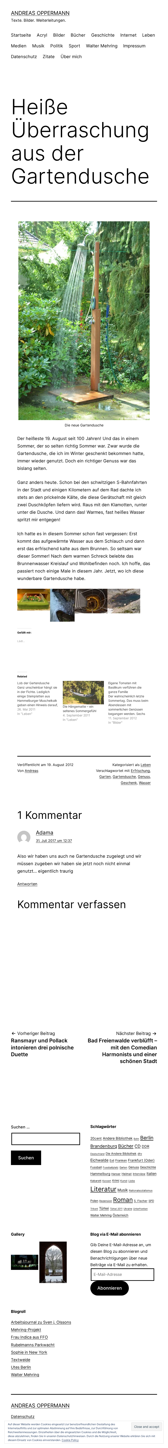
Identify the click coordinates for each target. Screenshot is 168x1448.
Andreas (31, 770)
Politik (56, 45)
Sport (74, 45)
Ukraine (128, 1208)
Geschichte (103, 35)
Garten (105, 776)
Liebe (131, 1180)
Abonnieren (109, 1288)
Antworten (27, 884)
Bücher (78, 35)
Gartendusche (124, 776)
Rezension (105, 1201)
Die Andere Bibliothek (121, 1153)
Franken (121, 1160)
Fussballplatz (110, 1167)
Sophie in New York (29, 1352)
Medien (18, 45)
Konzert (106, 1180)
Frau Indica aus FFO (29, 1337)
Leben (148, 35)
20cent (96, 1138)
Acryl (42, 35)
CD (138, 1146)
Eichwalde (99, 1160)
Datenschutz (24, 56)
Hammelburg (100, 1174)
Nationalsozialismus (140, 1190)
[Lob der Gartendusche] (40, 698)
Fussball (96, 1167)
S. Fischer (140, 1201)
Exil (112, 1160)
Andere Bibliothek (118, 1138)
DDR (145, 1146)
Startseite (21, 35)
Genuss (144, 776)
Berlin (146, 1138)
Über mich (71, 56)
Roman (123, 1199)
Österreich (120, 1215)
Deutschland (97, 1153)
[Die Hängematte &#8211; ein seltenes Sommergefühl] (83, 692)
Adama (44, 832)
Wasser (145, 782)
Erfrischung (140, 770)
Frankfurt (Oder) (141, 1160)
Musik (38, 45)
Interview (139, 1174)
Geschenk (129, 782)
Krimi (115, 1180)
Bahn (136, 1138)
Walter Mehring (101, 45)
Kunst (123, 1180)
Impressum (134, 45)
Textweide (20, 1359)
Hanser (116, 1174)
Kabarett (95, 1180)
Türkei (104, 1208)
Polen (94, 1201)
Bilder (59, 35)
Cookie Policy (70, 1440)
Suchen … (20, 1127)
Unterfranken (140, 1208)
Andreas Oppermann (40, 13)
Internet (128, 35)
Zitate (49, 56)
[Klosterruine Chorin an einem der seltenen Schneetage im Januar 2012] (53, 1262)
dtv (140, 1153)
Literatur (103, 1189)
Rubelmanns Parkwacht (33, 1344)
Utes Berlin (21, 1367)
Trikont (94, 1208)
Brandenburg (103, 1146)
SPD (151, 1201)
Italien (151, 1173)
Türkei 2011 (116, 1208)
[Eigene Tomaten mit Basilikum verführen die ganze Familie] (131, 703)
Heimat (127, 1174)
